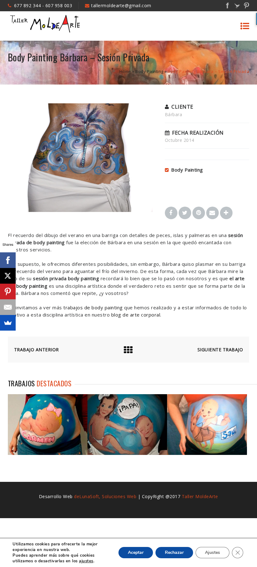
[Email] (8, 307)
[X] (8, 276)
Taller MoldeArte (200, 496)
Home (125, 71)
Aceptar (136, 552)
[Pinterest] (8, 291)
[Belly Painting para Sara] (47, 453)
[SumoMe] (8, 323)
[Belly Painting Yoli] (207, 453)
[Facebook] (8, 260)
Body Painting (149, 71)
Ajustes (212, 552)
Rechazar (174, 552)
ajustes (86, 561)
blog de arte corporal (135, 315)
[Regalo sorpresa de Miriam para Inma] (127, 453)
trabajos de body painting (93, 307)
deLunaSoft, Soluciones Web (105, 496)
